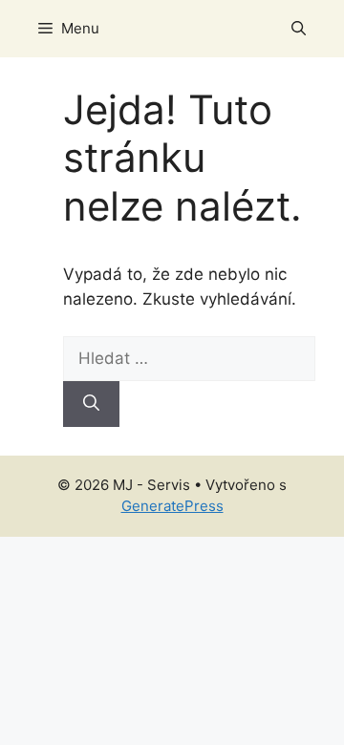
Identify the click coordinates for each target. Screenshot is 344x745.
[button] (298, 28)
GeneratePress (172, 506)
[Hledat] (91, 404)
